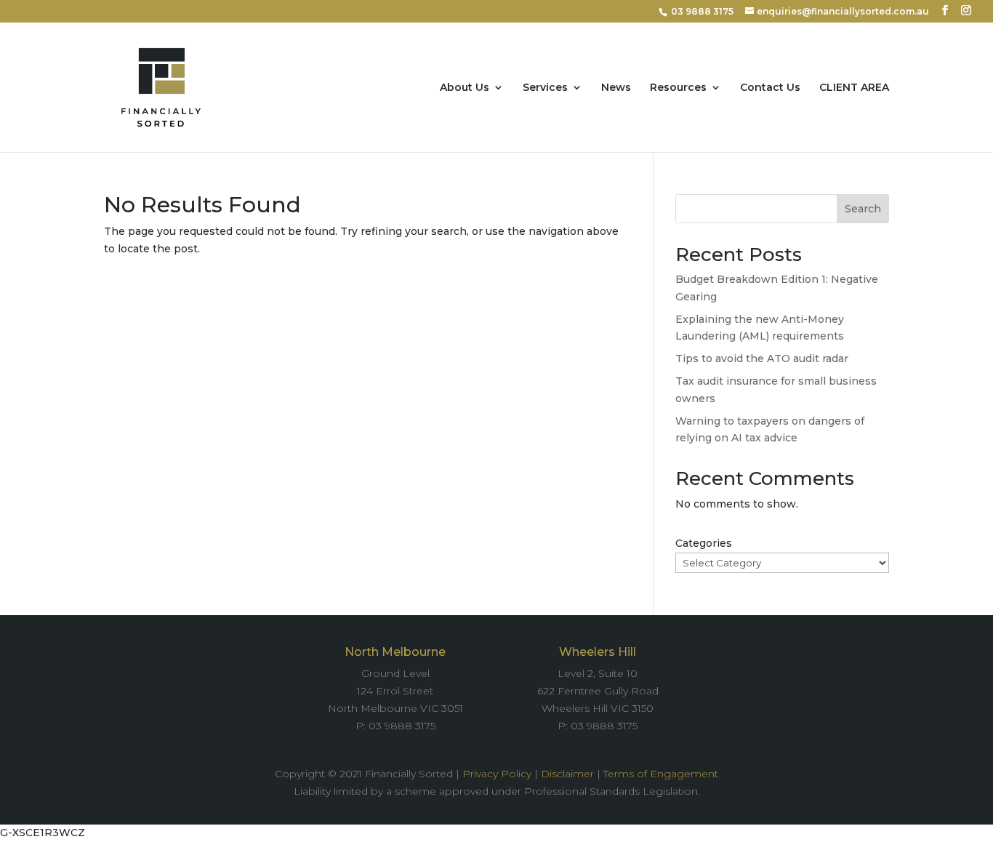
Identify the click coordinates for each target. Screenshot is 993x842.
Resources (678, 88)
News (616, 88)
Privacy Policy (496, 773)
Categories (703, 543)
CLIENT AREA (854, 88)
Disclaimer (567, 773)
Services (545, 88)
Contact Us (770, 88)
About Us (464, 88)
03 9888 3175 (702, 11)
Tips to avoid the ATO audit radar (761, 358)
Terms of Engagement (660, 773)
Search (863, 208)
